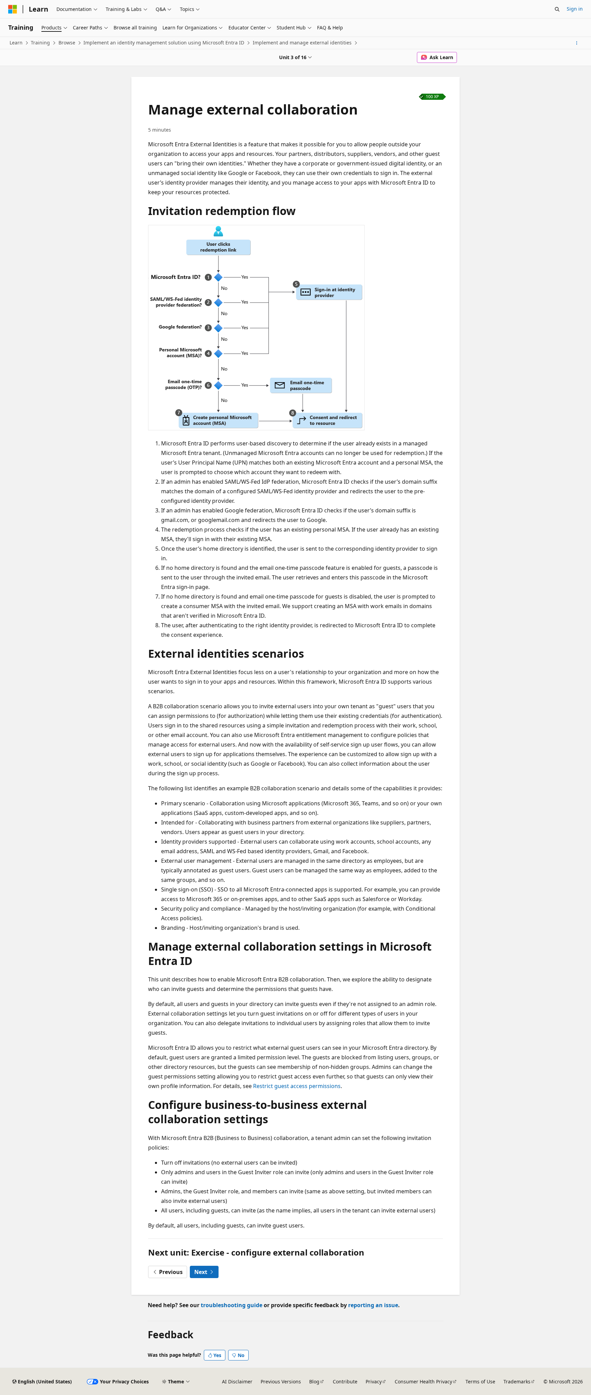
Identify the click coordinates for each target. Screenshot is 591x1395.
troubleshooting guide (231, 1305)
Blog (314, 1381)
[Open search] (557, 9)
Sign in (575, 8)
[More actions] (577, 43)
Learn (16, 42)
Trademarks (516, 1381)
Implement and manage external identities (302, 42)
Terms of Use (480, 1381)
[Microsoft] (12, 9)
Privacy (374, 1381)
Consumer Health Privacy (423, 1381)
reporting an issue (373, 1305)
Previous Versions (281, 1381)
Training (40, 42)
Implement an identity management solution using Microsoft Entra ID (163, 42)
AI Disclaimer (237, 1381)
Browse (66, 42)
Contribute (345, 1381)
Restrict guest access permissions (297, 1086)
